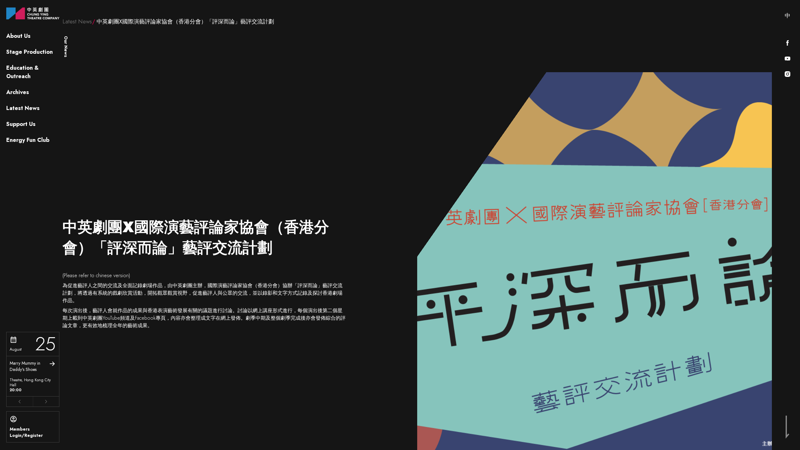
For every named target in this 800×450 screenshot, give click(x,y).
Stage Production (29, 52)
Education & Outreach (22, 72)
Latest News (23, 108)
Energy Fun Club (27, 140)
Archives (17, 92)
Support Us (21, 124)
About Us (18, 36)
